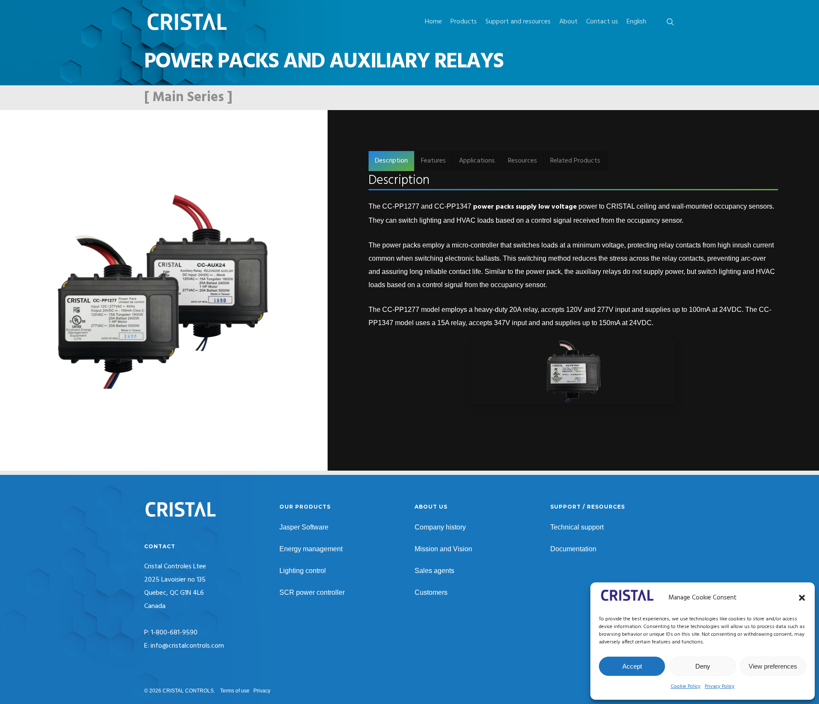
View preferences (773, 666)
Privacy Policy (720, 686)
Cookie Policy (685, 686)
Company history (440, 527)
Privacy (261, 691)
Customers (431, 592)
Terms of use (235, 691)
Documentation (573, 549)
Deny (702, 666)
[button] (802, 597)
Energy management (311, 549)
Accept (632, 666)
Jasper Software (303, 527)
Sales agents (434, 570)
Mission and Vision (443, 549)
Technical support (577, 527)
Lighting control (302, 570)
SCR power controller (312, 592)
